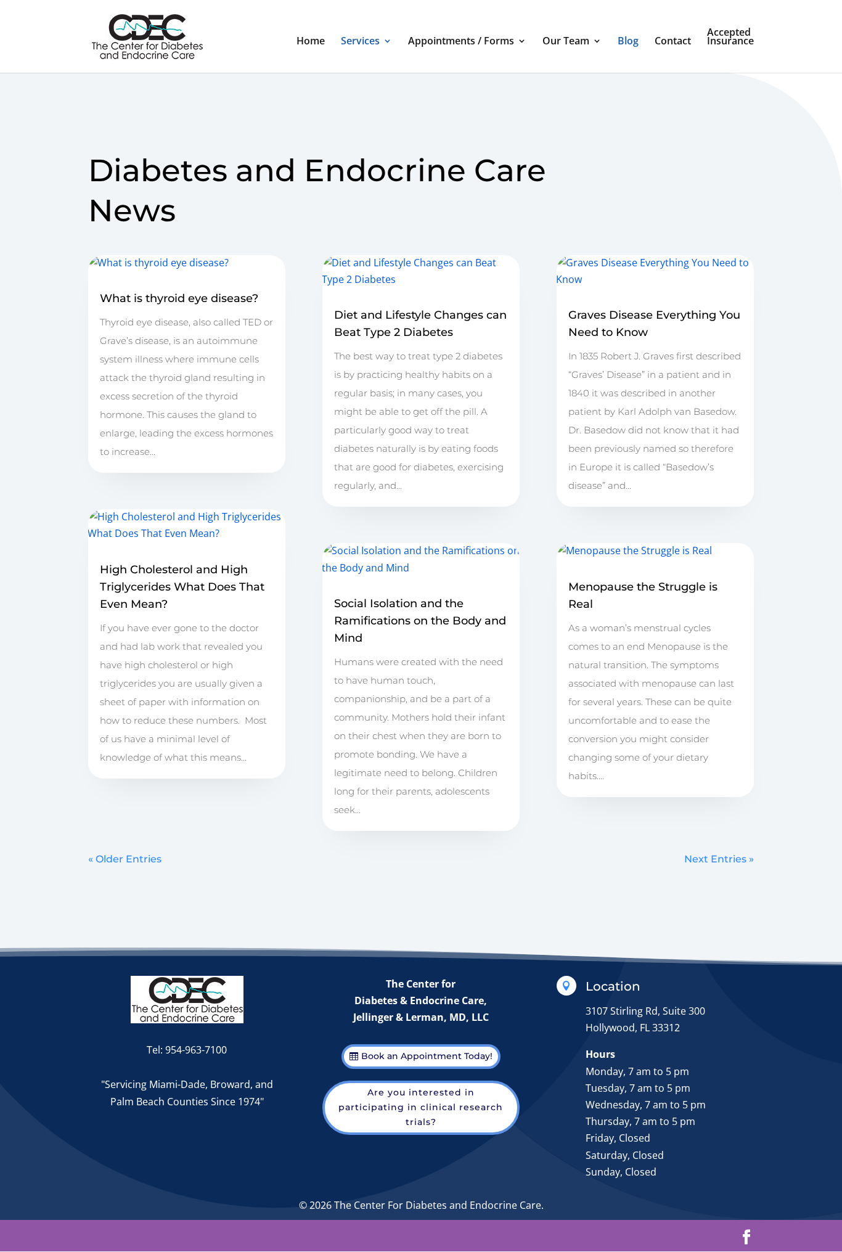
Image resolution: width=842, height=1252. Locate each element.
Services (360, 41)
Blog (628, 41)
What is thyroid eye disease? (179, 298)
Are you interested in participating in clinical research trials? (420, 1107)
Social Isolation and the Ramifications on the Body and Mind (420, 621)
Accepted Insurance (730, 37)
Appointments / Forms (461, 41)
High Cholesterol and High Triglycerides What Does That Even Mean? (182, 587)
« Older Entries (124, 859)
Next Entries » (719, 859)
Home (310, 41)
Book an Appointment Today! (427, 1056)
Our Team (565, 41)
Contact (673, 41)
